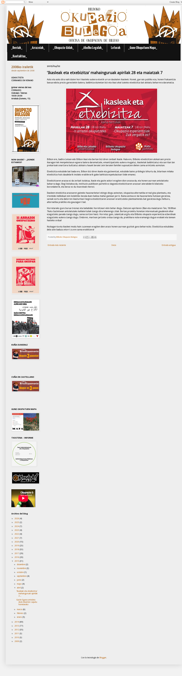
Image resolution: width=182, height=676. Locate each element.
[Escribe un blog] (87, 237)
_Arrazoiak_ (37, 48)
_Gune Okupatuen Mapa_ (142, 48)
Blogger (102, 657)
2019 (17, 545)
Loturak (115, 48)
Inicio (113, 245)
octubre (20, 572)
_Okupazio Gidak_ (63, 48)
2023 (17, 530)
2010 (17, 637)
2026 (17, 518)
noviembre (22, 568)
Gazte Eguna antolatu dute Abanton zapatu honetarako (26, 602)
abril (19, 588)
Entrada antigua (169, 245)
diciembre (21, 564)
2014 (17, 622)
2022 (17, 534)
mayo (19, 584)
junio (19, 580)
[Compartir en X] (89, 237)
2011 (17, 633)
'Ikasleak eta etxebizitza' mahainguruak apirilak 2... (27, 593)
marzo (20, 609)
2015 (17, 561)
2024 (17, 526)
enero (19, 617)
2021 (17, 538)
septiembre (22, 576)
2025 (17, 522)
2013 (17, 626)
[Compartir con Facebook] (92, 237)
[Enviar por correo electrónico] (84, 237)
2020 (17, 542)
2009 (17, 641)
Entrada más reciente (57, 245)
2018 (17, 549)
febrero (20, 613)
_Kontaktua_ (19, 56)
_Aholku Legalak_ (92, 48)
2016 (17, 557)
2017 (17, 553)
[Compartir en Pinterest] (95, 237)
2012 (17, 630)
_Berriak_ (16, 48)
